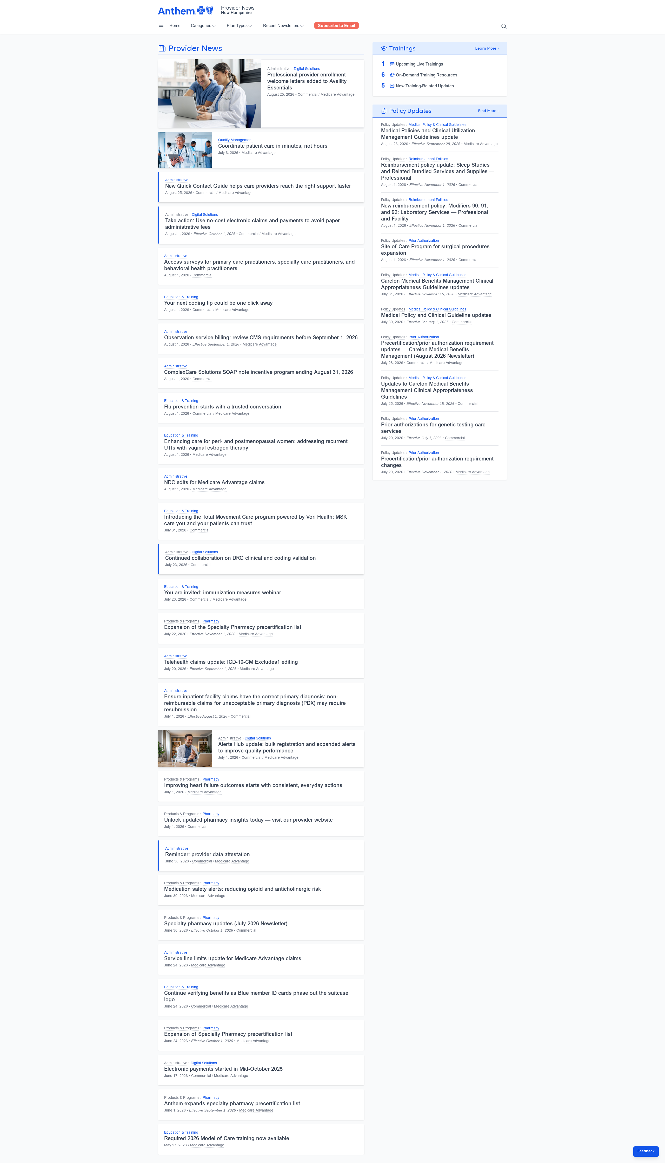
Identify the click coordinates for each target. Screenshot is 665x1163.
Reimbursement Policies (428, 159)
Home (175, 26)
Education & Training (181, 297)
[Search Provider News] (504, 26)
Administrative (278, 69)
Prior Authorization (424, 241)
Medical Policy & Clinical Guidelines (437, 125)
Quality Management (235, 140)
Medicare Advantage (338, 95)
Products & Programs (181, 621)
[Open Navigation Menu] (161, 25)
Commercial (307, 95)
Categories (201, 26)
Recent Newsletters (281, 26)
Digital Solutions (307, 69)
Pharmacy (211, 621)
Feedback (646, 1151)
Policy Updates (393, 125)
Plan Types (237, 26)
